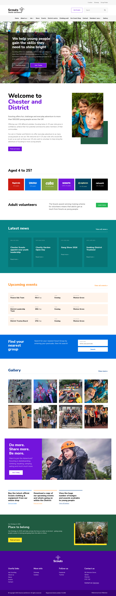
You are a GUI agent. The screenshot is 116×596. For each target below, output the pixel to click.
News (38, 18)
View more (102, 371)
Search (92, 349)
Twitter (61, 575)
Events (43, 18)
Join (31, 18)
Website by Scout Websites (99, 593)
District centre (53, 18)
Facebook (62, 572)
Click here (96, 583)
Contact (85, 18)
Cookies (90, 2)
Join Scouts (76, 10)
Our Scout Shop (75, 18)
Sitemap (96, 2)
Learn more (102, 205)
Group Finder (104, 2)
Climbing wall (64, 18)
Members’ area (95, 18)
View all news (101, 229)
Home (17, 18)
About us (24, 18)
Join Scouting (12, 572)
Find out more (20, 65)
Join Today (38, 65)
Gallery (105, 18)
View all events (101, 285)
